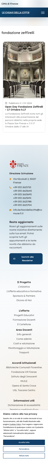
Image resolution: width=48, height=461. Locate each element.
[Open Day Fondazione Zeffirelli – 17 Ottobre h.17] (24, 70)
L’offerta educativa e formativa (24, 291)
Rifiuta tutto (24, 456)
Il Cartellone (24, 324)
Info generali (24, 334)
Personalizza (24, 449)
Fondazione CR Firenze (24, 371)
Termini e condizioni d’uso (24, 409)
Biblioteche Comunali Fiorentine (24, 367)
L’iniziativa (24, 286)
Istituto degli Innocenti (24, 376)
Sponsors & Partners (24, 295)
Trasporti (24, 352)
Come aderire (24, 338)
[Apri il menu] (43, 12)
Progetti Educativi (24, 315)
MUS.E (24, 381)
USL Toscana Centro (24, 390)
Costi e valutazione (24, 343)
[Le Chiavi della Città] (19, 12)
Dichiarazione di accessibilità (24, 405)
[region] (24, 435)
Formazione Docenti (24, 319)
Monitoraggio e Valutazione (24, 347)
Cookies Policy (15, 424)
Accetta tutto (24, 442)
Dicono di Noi (24, 300)
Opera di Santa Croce (24, 385)
